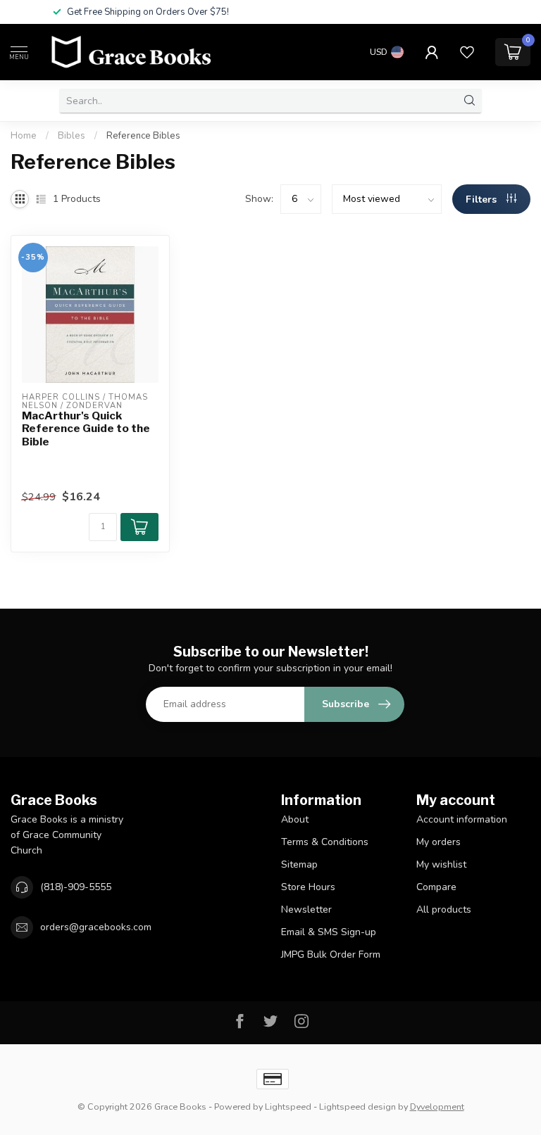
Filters (482, 199)
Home (24, 135)
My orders (438, 842)
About (295, 819)
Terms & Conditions (324, 842)
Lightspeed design (357, 1106)
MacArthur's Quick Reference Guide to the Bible (86, 429)
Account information (461, 819)
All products (443, 909)
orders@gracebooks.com (95, 927)
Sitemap (299, 864)
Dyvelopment (437, 1106)
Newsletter (306, 909)
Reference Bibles (143, 135)
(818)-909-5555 (75, 887)
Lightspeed (288, 1106)
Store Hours (308, 887)
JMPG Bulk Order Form (330, 954)
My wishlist (441, 864)
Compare (436, 887)
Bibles (71, 135)
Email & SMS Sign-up (328, 932)
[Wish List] (467, 52)
